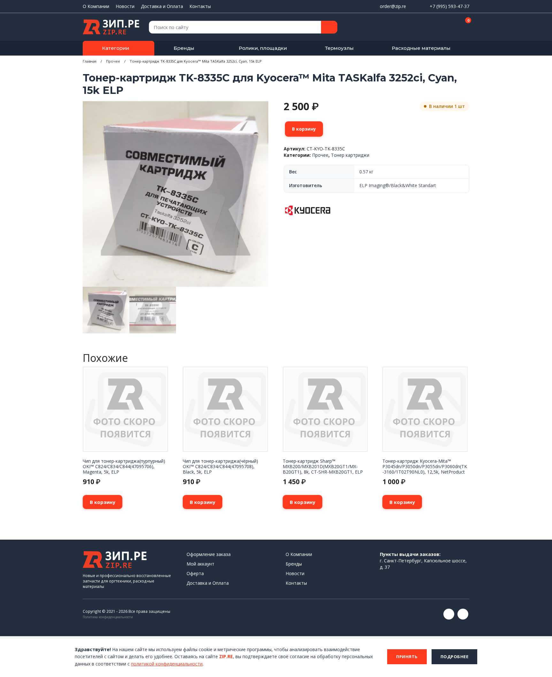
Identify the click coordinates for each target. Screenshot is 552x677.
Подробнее (455, 656)
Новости (125, 6)
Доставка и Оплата (162, 6)
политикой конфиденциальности (167, 664)
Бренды (183, 48)
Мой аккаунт (200, 564)
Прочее (113, 61)
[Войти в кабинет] (442, 27)
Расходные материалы (421, 48)
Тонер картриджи (350, 155)
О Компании (96, 6)
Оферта (195, 573)
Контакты (200, 6)
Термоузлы (339, 48)
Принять (407, 656)
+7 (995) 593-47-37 (449, 6)
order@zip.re (393, 6)
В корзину (304, 129)
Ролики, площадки (263, 48)
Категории (115, 48)
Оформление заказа (209, 554)
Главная (89, 61)
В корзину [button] (102, 502)
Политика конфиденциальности (108, 617)
